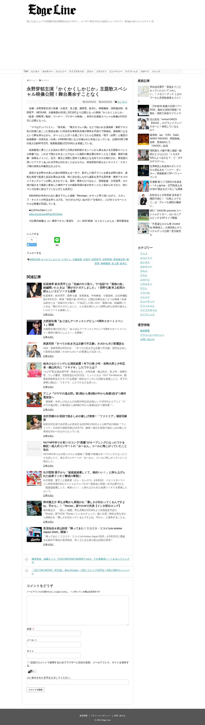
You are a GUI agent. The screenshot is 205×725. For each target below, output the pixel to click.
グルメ (90, 71)
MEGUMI (35, 259)
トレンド (156, 71)
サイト (30, 651)
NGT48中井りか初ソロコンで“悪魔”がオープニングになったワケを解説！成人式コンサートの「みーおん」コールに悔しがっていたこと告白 (85, 446)
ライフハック (131, 71)
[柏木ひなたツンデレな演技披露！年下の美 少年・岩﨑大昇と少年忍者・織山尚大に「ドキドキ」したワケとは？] (34, 369)
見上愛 (115, 263)
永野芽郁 (107, 259)
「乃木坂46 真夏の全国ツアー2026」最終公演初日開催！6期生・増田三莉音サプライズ (166, 110)
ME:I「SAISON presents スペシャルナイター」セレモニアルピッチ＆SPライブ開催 (165, 214)
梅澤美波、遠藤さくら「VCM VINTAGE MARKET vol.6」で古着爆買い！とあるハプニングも (81, 560)
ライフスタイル (76, 71)
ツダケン (66, 259)
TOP (26, 71)
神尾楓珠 (105, 263)
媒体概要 (145, 330)
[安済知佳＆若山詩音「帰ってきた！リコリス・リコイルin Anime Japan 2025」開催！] (34, 534)
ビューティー (116, 71)
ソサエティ (101, 71)
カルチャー (47, 71)
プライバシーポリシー (152, 335)
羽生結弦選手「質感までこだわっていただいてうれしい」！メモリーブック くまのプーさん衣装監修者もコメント (160, 94)
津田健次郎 (119, 259)
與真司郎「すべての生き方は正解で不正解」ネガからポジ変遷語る (83, 343)
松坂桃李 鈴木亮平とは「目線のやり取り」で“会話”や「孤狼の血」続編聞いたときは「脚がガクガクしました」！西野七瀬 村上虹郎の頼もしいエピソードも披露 (84, 288)
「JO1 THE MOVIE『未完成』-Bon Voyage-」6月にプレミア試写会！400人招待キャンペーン (81, 572)
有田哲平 (96, 259)
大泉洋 (86, 259)
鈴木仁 (123, 263)
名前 (31, 629)
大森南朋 (77, 259)
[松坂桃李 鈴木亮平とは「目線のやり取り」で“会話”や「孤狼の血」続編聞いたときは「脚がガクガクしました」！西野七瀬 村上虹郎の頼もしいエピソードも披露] (34, 290)
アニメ (143, 253)
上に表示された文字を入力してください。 (49, 677)
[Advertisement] (102, 47)
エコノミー (61, 71)
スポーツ (145, 71)
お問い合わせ (147, 339)
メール (32, 640)
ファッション (147, 305)
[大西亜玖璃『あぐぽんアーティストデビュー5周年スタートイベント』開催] (34, 327)
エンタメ (35, 71)
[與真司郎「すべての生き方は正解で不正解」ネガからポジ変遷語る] (34, 349)
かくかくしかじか (50, 259)
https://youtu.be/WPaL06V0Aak (45, 214)
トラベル (145, 292)
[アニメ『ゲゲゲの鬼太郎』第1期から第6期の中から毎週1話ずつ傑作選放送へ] (34, 399)
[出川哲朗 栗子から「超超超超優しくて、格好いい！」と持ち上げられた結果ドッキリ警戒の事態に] (34, 478)
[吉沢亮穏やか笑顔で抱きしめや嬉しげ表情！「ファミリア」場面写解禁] (34, 422)
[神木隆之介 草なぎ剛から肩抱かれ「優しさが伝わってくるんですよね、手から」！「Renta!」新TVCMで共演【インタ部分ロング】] (34, 508)
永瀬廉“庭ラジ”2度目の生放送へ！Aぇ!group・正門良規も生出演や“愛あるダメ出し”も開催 (166, 185)
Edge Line (106, 720)
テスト (143, 288)
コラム (143, 275)
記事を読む (48, 314)
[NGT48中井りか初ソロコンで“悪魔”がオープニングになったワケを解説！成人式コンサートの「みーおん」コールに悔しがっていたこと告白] (34, 448)
